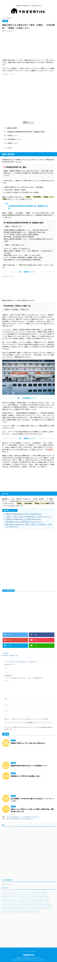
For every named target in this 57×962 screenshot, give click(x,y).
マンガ (27, 893)
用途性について (13, 143)
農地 (44, 908)
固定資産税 (40, 896)
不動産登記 (6, 655)
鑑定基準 (21, 912)
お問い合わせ (32, 951)
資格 (29, 908)
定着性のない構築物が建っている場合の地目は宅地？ (23, 519)
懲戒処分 (12, 904)
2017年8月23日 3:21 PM (9, 664)
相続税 (3, 908)
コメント (6, 680)
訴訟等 (24, 908)
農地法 (49, 908)
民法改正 (32, 904)
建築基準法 (5, 904)
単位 (34, 896)
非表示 (31, 122)
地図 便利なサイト (14, 900)
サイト (6, 711)
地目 (29, 900)
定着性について (12, 135)
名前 (5, 698)
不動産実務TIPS (28, 955)
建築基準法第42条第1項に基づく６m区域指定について (29, 766)
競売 (14, 908)
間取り (36, 912)
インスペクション (13, 893)
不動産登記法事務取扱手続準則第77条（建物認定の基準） (26, 132)
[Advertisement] (28, 45)
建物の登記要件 (12, 128)
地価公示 (47, 896)
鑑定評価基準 (29, 912)
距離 (34, 908)
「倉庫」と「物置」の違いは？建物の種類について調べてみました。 (29, 516)
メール (6, 704)
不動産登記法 (12, 655)
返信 (6, 668)
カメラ (22, 893)
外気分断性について (14, 139)
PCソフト (4, 893)
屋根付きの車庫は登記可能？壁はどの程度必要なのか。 (24, 514)
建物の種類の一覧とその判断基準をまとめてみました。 (24, 522)
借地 (19, 896)
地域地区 (23, 900)
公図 (29, 896)
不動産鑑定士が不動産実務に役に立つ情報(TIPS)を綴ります (29, 958)
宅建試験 (34, 900)
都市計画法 (14, 912)
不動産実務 (6, 653)
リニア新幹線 (35, 893)
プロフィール (25, 951)
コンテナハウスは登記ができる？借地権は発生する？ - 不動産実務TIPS (19, 661)
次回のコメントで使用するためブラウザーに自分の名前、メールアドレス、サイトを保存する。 (26, 719)
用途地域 (43, 904)
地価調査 (4, 900)
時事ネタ (19, 904)
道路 (8, 912)
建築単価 (46, 900)
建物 (16, 655)
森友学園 (25, 904)
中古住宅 (13, 896)
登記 (49, 904)
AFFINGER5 (42, 960)
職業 (19, 908)
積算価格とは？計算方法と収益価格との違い (25, 776)
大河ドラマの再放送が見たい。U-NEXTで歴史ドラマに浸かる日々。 (23, 817)
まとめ (9, 148)
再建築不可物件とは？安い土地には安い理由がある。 (28, 743)
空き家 (9, 908)
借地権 (24, 896)
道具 (3, 912)
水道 (38, 904)
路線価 (38, 908)
